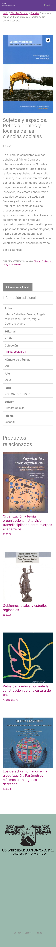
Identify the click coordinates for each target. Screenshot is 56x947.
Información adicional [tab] (17, 287)
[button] (48, 40)
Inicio (5, 13)
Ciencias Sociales (19, 13)
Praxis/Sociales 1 (15, 351)
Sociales (35, 13)
